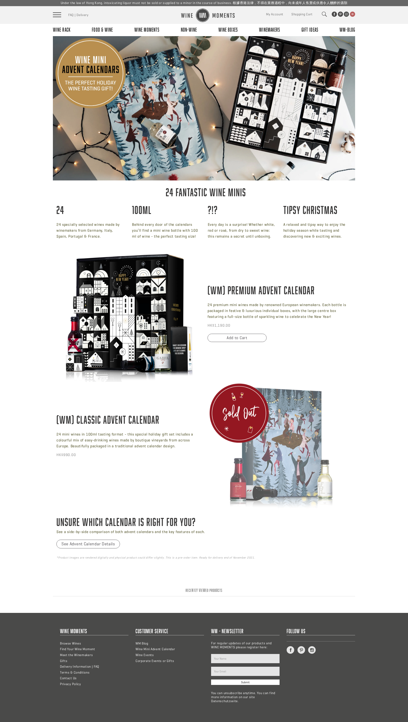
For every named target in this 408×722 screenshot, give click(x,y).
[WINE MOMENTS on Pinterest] (340, 14)
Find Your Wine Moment (77, 649)
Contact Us (68, 678)
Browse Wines (70, 643)
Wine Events (145, 655)
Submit (245, 682)
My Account (274, 14)
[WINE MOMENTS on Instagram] (346, 14)
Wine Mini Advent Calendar (155, 649)
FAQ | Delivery (78, 15)
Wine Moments (146, 30)
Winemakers (269, 30)
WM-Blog (347, 30)
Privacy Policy (70, 684)
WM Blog (142, 643)
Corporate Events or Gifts (155, 661)
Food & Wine (102, 30)
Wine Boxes (228, 30)
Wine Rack (62, 30)
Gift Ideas (310, 30)
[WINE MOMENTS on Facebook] (334, 14)
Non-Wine (189, 30)
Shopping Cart (302, 14)
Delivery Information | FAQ (79, 667)
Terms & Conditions (75, 673)
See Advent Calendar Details (88, 544)
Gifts (64, 661)
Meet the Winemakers (76, 655)
